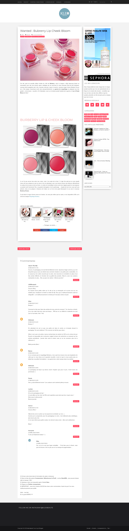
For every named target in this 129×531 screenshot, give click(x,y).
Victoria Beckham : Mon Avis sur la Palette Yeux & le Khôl (101, 150)
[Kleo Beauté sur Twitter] (91, 2)
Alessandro (87, 118)
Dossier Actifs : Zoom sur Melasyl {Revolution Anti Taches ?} (102, 173)
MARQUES (58, 2)
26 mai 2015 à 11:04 (33, 322)
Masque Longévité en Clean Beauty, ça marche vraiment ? (102, 129)
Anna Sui (93, 121)
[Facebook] (97, 104)
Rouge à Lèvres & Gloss (38, 36)
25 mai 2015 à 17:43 (33, 267)
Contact (26, 2)
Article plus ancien (75, 249)
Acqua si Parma (89, 116)
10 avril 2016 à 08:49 (33, 432)
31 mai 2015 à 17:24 (33, 407)
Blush (22, 36)
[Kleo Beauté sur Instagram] (89, 2)
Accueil (20, 2)
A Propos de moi (50, 2)
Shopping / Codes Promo (37, 2)
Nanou (30, 351)
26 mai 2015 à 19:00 (33, 367)
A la (92, 114)
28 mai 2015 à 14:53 (33, 391)
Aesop (100, 116)
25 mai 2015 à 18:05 (33, 286)
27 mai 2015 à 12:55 (33, 380)
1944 (86, 114)
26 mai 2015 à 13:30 (33, 353)
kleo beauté (30, 528)
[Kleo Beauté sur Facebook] (93, 2)
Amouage (105, 118)
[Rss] (107, 104)
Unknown (31, 320)
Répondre (76, 280)
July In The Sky (32, 265)
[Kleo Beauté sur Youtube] (95, 2)
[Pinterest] (102, 104)
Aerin (95, 116)
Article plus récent (24, 249)
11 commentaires (37, 34)
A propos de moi (102, 528)
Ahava (104, 116)
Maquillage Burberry (34, 196)
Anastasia (87, 121)
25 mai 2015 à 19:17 (33, 303)
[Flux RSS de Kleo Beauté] (97, 2)
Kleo (23, 34)
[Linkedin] (87, 104)
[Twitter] (92, 104)
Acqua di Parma (104, 114)
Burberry (27, 36)
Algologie (99, 118)
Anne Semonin (101, 121)
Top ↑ (108, 528)
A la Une (96, 114)
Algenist (94, 118)
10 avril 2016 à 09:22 (41, 443)
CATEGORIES (67, 2)
